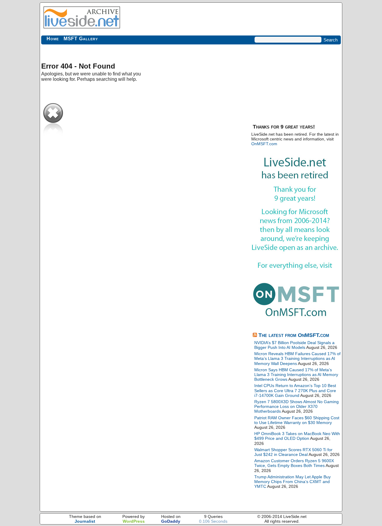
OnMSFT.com (264, 143)
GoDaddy (170, 521)
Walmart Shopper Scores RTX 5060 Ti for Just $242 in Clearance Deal (293, 452)
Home (53, 38)
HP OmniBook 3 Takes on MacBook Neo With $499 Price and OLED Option (297, 436)
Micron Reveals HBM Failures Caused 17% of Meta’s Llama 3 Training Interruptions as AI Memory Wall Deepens (297, 358)
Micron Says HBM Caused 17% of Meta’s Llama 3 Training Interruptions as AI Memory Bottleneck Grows (296, 374)
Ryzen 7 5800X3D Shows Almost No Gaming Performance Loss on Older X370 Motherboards (296, 406)
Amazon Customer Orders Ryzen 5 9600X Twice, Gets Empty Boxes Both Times (294, 463)
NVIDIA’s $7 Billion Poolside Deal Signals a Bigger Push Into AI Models (294, 345)
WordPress (134, 521)
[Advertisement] (296, 83)
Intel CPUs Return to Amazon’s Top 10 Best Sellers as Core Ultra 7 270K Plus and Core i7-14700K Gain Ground (295, 390)
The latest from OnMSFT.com (293, 335)
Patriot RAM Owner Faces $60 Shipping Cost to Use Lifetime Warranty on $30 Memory (296, 420)
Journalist (85, 521)
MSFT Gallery (81, 38)
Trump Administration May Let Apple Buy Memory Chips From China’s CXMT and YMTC (292, 481)
